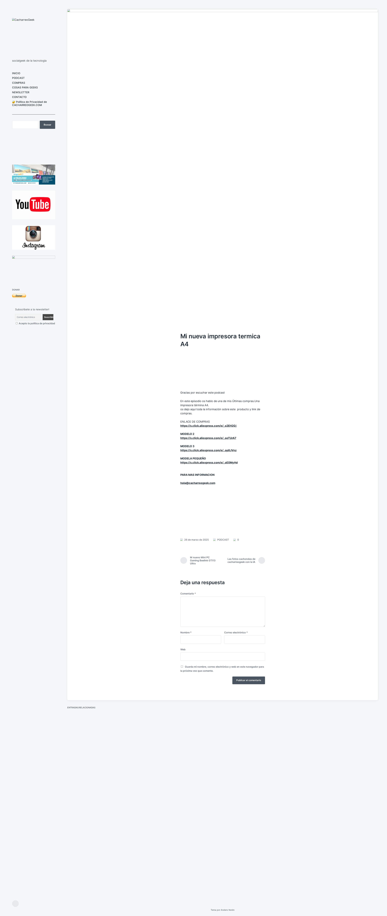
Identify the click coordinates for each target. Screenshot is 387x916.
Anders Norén (227, 910)
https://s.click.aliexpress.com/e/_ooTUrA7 (208, 438)
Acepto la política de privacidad (35, 323)
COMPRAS (18, 82)
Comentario (188, 593)
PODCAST (18, 77)
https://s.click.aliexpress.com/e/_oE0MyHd (209, 462)
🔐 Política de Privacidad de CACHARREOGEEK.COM (29, 103)
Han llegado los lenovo (166, 790)
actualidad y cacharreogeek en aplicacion (259, 790)
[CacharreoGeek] (32, 37)
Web (182, 649)
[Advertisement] (222, 510)
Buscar (47, 124)
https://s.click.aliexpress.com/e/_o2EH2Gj (208, 425)
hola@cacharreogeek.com (197, 483)
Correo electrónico (236, 632)
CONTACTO (19, 97)
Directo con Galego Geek (88, 892)
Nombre (186, 632)
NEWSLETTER (20, 92)
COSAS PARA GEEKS (25, 87)
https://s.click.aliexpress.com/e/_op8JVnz (208, 450)
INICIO (16, 73)
